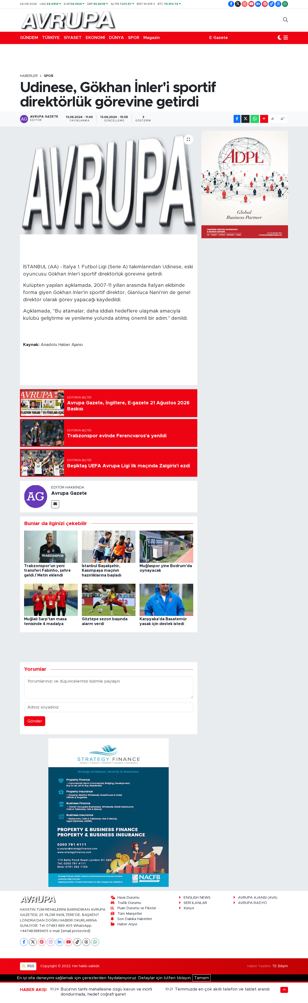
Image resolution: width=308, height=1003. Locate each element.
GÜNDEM (29, 38)
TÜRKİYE (51, 38)
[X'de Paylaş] (245, 119)
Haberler (29, 76)
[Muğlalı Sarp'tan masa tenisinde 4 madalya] (51, 600)
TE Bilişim (280, 966)
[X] (33, 942)
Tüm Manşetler (129, 913)
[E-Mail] (55, 504)
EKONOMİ (95, 38)
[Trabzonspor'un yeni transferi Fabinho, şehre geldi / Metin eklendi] (51, 546)
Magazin (151, 38)
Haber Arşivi (127, 924)
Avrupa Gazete (69, 493)
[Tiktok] (77, 942)
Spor (48, 76)
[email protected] (75, 931)
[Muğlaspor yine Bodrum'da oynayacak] (166, 546)
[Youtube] (68, 942)
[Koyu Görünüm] (280, 38)
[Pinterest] (42, 942)
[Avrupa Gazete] (68, 20)
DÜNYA (116, 38)
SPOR (133, 38)
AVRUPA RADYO (252, 903)
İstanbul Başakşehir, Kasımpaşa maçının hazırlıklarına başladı (101, 570)
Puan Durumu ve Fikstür (136, 908)
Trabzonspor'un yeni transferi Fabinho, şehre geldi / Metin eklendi (47, 570)
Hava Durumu (128, 897)
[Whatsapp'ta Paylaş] (254, 119)
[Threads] (86, 942)
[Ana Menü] (285, 38)
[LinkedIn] (60, 942)
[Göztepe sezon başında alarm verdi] (108, 600)
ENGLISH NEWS (197, 897)
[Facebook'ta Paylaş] (237, 119)
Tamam (201, 978)
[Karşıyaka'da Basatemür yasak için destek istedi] (166, 600)
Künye (189, 908)
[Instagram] (51, 942)
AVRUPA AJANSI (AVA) (257, 897)
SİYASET (73, 38)
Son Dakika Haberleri (134, 919)
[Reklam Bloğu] (108, 812)
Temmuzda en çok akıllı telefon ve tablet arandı (222, 989)
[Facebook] (24, 942)
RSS (30, 966)
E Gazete (218, 38)
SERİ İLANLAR (195, 903)
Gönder (34, 721)
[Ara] (285, 20)
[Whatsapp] (95, 942)
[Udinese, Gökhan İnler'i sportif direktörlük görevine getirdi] (108, 182)
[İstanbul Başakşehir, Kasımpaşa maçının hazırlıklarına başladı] (108, 546)
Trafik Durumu (129, 903)
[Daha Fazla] (264, 119)
